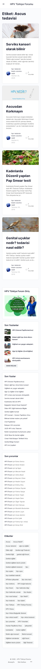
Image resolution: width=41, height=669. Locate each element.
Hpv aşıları (9, 571)
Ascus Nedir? (18, 542)
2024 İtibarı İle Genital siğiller (14, 435)
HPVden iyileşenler (12, 579)
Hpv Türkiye (10, 605)
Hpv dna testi (26, 579)
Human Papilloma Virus (14, 626)
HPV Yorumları (23, 621)
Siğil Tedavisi (27, 642)
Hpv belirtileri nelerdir (13, 575)
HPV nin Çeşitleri (10, 445)
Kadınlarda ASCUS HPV (12, 402)
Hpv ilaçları (27, 592)
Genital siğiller (10, 558)
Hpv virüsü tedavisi (27, 617)
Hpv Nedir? (24, 596)
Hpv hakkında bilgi (22, 588)
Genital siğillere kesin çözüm (15, 563)
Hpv (26, 567)
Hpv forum (9, 588)
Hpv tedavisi (10, 600)
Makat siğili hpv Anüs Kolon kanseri (16, 385)
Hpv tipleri (21, 600)
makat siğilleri (20, 630)
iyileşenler (28, 626)
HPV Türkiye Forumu (21, 4)
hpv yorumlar (10, 621)
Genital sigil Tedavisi (22, 550)
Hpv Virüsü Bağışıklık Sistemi (16, 613)
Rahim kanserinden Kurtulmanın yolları (17, 432)
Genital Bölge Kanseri (11, 442)
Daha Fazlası (11, 366)
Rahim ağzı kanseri (12, 634)
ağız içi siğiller (24, 546)
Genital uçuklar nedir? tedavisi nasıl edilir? (18, 242)
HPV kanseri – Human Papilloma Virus (17, 415)
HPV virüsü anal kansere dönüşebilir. (16, 395)
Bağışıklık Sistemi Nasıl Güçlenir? (15, 405)
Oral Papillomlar (9, 422)
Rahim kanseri (27, 634)
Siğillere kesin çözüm (13, 642)
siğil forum (25, 638)
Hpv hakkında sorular (13, 592)
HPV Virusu (10, 609)
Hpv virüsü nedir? (12, 617)
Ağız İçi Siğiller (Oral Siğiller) (22, 351)
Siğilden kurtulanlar (12, 638)
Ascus (8, 542)
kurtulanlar (9, 630)
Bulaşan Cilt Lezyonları (12, 425)
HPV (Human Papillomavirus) (22, 330)
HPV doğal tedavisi (24, 584)
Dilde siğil (9, 550)
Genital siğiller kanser (11, 412)
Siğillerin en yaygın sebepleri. (22, 344)
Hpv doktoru (10, 584)
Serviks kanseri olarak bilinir (14, 398)
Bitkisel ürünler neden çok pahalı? (16, 418)
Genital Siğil (10, 554)
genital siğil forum (23, 554)
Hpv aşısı (19, 571)
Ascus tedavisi (11, 546)
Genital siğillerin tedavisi (14, 567)
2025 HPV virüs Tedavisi (12, 428)
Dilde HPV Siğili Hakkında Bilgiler (15, 408)
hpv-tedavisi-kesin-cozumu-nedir (16, 71)
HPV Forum (8, 461)
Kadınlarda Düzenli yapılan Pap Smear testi (18, 175)
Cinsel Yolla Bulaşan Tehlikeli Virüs (16, 438)
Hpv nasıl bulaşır (11, 596)
